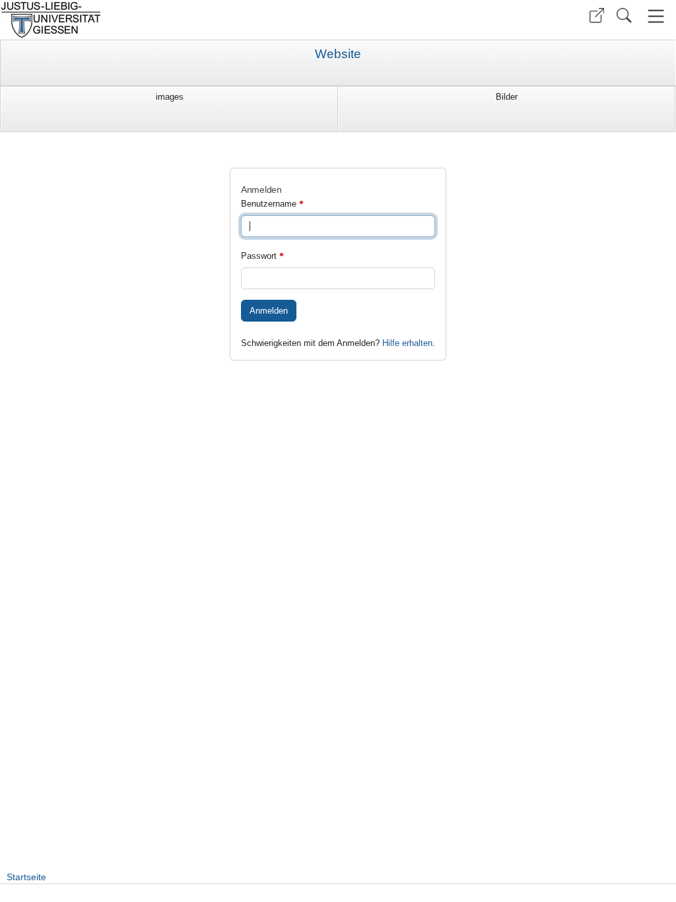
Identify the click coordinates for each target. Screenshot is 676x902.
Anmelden (269, 311)
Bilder (507, 97)
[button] (597, 15)
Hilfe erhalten (407, 343)
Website (338, 54)
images (170, 97)
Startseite (26, 877)
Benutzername (270, 204)
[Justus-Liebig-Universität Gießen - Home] (167, 20)
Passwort (260, 256)
